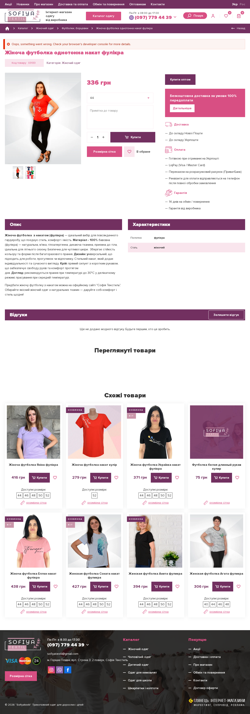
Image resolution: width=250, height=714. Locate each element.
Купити (136, 137)
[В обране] (55, 477)
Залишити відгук (226, 315)
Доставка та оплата (73, 4)
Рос (242, 4)
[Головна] (7, 28)
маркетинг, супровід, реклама (219, 705)
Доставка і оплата (207, 657)
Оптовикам (137, 4)
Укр (235, 4)
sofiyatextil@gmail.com (62, 654)
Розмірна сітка (104, 152)
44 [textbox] (92, 98)
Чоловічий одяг (139, 657)
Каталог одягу (103, 16)
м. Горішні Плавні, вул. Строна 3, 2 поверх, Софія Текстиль (87, 660)
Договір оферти (205, 688)
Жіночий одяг (71, 63)
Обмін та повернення (108, 4)
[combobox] (120, 98)
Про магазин (43, 4)
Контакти (158, 4)
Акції (8, 4)
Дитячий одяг (138, 665)
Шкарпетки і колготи (143, 688)
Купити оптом (180, 80)
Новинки (23, 4)
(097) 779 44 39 (153, 17)
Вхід (213, 16)
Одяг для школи (140, 680)
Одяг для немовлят (142, 673)
